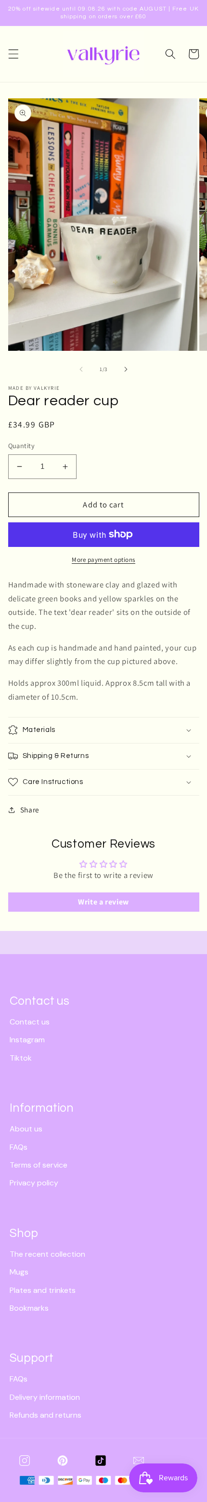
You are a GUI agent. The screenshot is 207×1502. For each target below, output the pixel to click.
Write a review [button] (103, 902)
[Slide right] (125, 369)
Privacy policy (34, 1183)
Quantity (21, 445)
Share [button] (29, 809)
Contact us (30, 1022)
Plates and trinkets (43, 1290)
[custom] (24, 1460)
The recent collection (47, 1254)
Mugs (19, 1272)
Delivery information (45, 1397)
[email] (138, 1460)
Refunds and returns (45, 1415)
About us (26, 1129)
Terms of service (38, 1165)
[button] (13, 54)
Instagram (27, 1040)
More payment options (103, 560)
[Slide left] (81, 369)
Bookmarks (29, 1308)
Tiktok (21, 1058)
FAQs (18, 1147)
